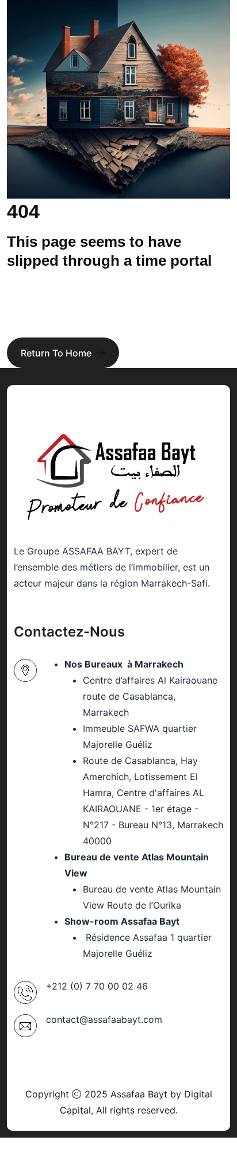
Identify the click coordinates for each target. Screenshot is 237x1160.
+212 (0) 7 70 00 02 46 (97, 986)
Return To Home (56, 353)
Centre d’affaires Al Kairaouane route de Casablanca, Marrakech (150, 696)
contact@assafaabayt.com (104, 1019)
